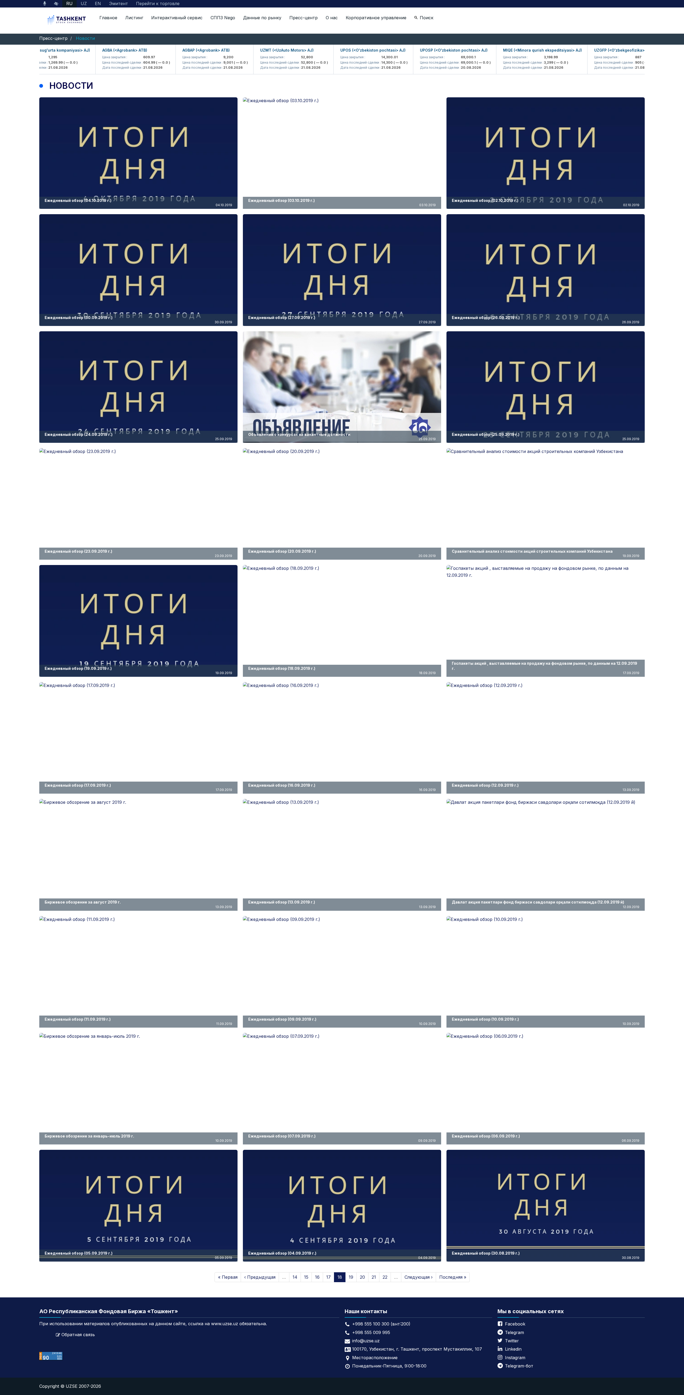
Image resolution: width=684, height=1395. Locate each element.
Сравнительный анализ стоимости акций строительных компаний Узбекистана (545, 553)
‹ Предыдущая (259, 1277)
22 (385, 1277)
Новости (85, 38)
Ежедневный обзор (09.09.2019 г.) (342, 1021)
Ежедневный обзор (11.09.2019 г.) (138, 1021)
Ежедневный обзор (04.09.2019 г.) (342, 1255)
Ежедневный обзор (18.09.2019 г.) (342, 670)
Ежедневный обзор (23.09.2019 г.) (138, 553)
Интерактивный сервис (177, 17)
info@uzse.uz (366, 1340)
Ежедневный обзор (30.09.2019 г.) (138, 319)
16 (317, 1277)
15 (306, 1277)
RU (69, 3)
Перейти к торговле (158, 3)
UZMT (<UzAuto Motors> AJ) (257, 50)
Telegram (514, 1332)
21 (374, 1277)
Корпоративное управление (376, 17)
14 (295, 1277)
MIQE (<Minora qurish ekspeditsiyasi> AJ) (512, 50)
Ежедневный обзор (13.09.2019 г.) (342, 904)
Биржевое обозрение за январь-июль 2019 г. (138, 1138)
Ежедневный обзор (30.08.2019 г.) (545, 1255)
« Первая (228, 1277)
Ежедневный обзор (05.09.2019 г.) (138, 1255)
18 (339, 1277)
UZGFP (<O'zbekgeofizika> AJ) (593, 50)
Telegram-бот (519, 1366)
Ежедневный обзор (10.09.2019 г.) (545, 1021)
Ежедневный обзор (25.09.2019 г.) (545, 436)
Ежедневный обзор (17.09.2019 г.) (138, 787)
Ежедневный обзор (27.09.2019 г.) (342, 319)
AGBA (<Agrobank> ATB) (95, 50)
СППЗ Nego (223, 17)
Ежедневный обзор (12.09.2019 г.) (545, 787)
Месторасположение (375, 1357)
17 (328, 1277)
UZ (84, 3)
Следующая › (419, 1277)
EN (98, 3)
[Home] (67, 20)
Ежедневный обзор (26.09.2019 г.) (545, 319)
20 (362, 1277)
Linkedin (513, 1349)
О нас (332, 17)
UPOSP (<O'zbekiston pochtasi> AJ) (424, 50)
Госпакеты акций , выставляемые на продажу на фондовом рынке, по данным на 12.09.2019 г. (545, 668)
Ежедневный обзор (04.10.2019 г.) (138, 202)
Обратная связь (78, 1334)
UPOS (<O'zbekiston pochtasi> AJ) (343, 50)
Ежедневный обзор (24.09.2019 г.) (138, 436)
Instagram (515, 1357)
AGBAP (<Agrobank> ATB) (176, 50)
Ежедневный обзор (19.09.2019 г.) (138, 670)
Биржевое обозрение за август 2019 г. (138, 904)
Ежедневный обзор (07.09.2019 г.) (342, 1138)
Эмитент (118, 3)
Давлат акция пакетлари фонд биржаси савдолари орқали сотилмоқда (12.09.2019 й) (545, 904)
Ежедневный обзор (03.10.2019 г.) (342, 202)
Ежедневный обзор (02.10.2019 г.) (545, 202)
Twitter (512, 1340)
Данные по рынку (262, 17)
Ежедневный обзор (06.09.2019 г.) (545, 1138)
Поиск (426, 17)
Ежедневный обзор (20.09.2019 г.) (342, 553)
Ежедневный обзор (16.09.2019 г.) (342, 787)
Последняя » (452, 1277)
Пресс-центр (303, 17)
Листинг (134, 17)
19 (351, 1277)
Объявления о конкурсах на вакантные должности (342, 436)
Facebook (515, 1324)
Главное (108, 17)
